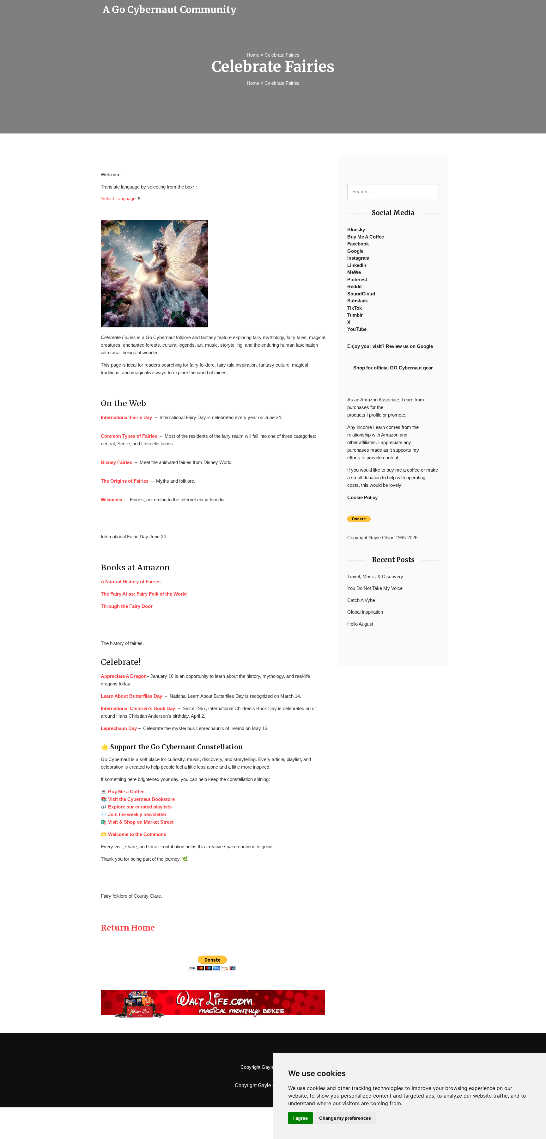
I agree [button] (300, 1118)
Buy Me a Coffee (126, 791)
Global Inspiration (365, 612)
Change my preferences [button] (345, 1118)
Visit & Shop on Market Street (140, 822)
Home (253, 55)
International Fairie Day (126, 417)
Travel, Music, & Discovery (375, 576)
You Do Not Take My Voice (375, 588)
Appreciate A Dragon (124, 676)
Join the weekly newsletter (137, 814)
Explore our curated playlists (140, 806)
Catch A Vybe (361, 600)
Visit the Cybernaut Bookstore (141, 799)
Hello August (360, 624)
